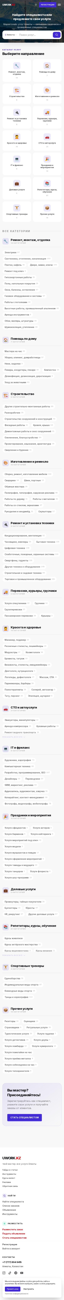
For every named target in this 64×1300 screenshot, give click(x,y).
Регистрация (9, 1244)
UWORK (11, 1158)
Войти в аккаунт (11, 1248)
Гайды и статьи (10, 1170)
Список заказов (10, 1205)
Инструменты (9, 1174)
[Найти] (57, 35)
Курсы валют (8, 1178)
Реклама (6, 1182)
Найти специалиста (13, 1201)
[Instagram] (4, 1273)
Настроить (29, 1289)
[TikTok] (10, 1273)
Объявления (9, 1210)
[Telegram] (15, 1273)
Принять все (12, 1289)
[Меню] (59, 4)
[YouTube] (21, 1273)
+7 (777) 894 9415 (12, 1262)
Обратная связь (10, 1186)
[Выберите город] (35, 4)
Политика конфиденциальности (16, 1294)
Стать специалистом (24, 1117)
